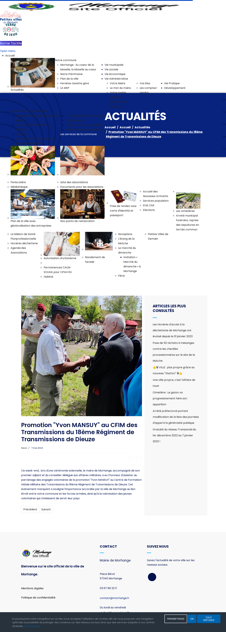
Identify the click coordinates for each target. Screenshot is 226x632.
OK (192, 618)
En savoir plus (32, 626)
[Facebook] (131, 458)
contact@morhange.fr (114, 598)
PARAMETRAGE (175, 618)
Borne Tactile (11, 43)
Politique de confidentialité (38, 597)
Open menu (7, 51)
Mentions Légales (32, 588)
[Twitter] (139, 458)
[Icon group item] (152, 577)
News (24, 448)
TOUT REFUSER (208, 618)
